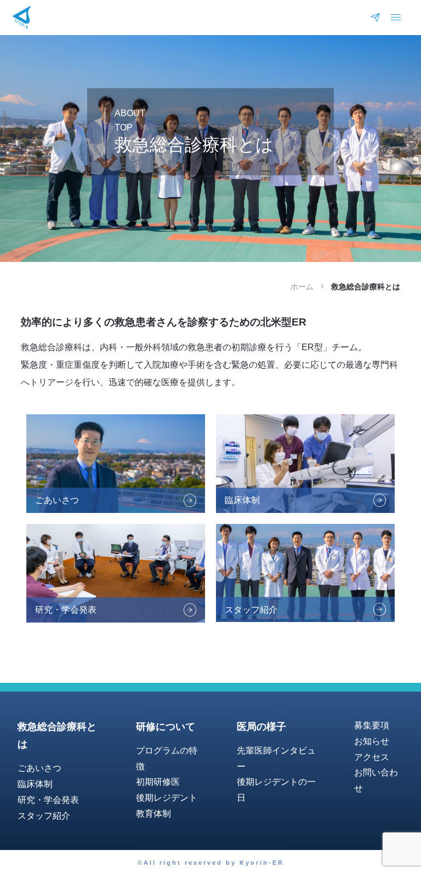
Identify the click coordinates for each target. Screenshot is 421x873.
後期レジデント (166, 797)
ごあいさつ (39, 768)
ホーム (302, 286)
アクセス (371, 757)
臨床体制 (35, 784)
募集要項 (371, 725)
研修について (165, 726)
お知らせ (371, 741)
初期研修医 (158, 781)
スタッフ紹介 (44, 815)
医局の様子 (261, 726)
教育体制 (153, 813)
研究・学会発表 (48, 799)
